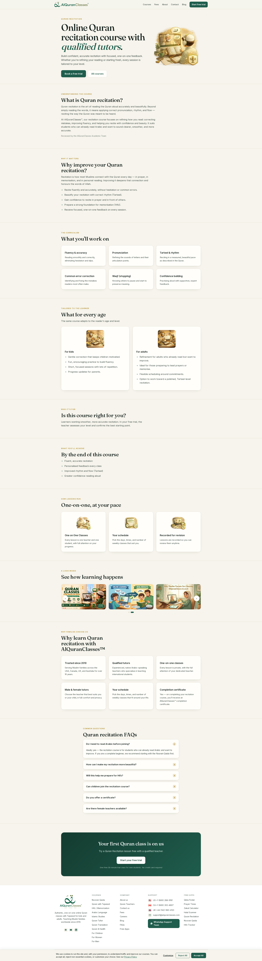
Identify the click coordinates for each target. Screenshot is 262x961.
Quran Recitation (191, 916)
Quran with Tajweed (101, 904)
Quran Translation (100, 925)
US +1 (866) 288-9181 (161, 900)
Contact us (124, 908)
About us (124, 900)
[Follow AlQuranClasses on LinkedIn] (76, 930)
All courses (97, 73)
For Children (97, 933)
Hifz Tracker (189, 925)
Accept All (198, 955)
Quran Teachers (127, 904)
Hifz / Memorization (100, 908)
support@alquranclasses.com (166, 915)
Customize (168, 955)
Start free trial (199, 4)
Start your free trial (131, 860)
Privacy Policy (130, 957)
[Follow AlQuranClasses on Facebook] (66, 930)
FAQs (122, 925)
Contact (175, 4)
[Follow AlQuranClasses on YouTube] (71, 930)
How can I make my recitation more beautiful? (130, 764)
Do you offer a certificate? (130, 797)
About (165, 4)
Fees (156, 4)
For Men (95, 941)
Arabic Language (99, 912)
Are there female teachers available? (130, 808)
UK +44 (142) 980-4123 (161, 910)
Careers (123, 916)
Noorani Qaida (98, 900)
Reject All (182, 955)
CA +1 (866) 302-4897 (161, 905)
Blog (184, 4)
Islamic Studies (98, 916)
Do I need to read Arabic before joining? (131, 744)
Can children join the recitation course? (130, 786)
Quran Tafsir (97, 920)
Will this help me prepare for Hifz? (130, 775)
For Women (97, 937)
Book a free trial (73, 73)
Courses (147, 4)
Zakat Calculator (191, 908)
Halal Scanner (190, 912)
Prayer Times (190, 904)
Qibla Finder (189, 900)
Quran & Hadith (98, 929)
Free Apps (124, 929)
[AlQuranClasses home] (71, 4)
